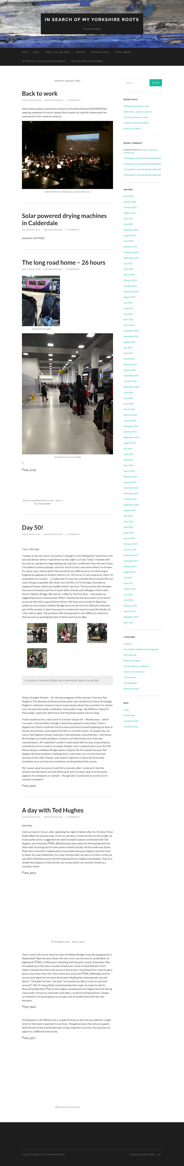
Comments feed (131, 721)
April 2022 (128, 319)
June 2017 (128, 583)
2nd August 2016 (31, 269)
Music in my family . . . (133, 128)
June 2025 (128, 218)
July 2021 (128, 347)
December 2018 (131, 487)
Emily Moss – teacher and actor (138, 111)
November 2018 (131, 493)
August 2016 (130, 588)
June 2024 (128, 241)
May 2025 (128, 224)
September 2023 (131, 258)
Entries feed (129, 715)
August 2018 (130, 510)
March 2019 (129, 471)
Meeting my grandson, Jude (136, 106)
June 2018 (128, 521)
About (36, 52)
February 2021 (130, 364)
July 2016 (128, 594)
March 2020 (129, 409)
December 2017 (131, 555)
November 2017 (131, 560)
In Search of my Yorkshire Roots (92, 19)
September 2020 (131, 386)
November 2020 (131, 375)
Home (25, 52)
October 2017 (130, 566)
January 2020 (130, 420)
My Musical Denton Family (136, 117)
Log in (126, 709)
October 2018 (130, 499)
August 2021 (130, 342)
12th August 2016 (31, 100)
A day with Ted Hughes (53, 810)
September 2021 (131, 336)
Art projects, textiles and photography (44, 61)
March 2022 (129, 325)
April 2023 (128, 269)
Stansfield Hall (154, 158)
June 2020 (128, 392)
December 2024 (131, 229)
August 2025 (130, 213)
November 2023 (131, 252)
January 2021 (130, 370)
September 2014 (131, 617)
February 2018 (130, 544)
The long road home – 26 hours (63, 262)
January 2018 (130, 549)
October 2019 (130, 431)
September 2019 (131, 437)
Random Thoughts (132, 660)
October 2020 (130, 381)
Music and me (130, 655)
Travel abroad (123, 52)
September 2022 (131, 291)
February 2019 (130, 476)
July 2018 (128, 515)
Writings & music (100, 52)
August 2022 (130, 297)
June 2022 (128, 308)
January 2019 (130, 482)
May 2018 (128, 527)
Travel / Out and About (57, 52)
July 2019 (128, 448)
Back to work (40, 93)
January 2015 (130, 611)
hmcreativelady (54, 100)
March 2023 (129, 274)
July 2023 (128, 263)
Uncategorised (130, 683)
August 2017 (130, 572)
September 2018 (131, 504)
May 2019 (128, 459)
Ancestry (81, 52)
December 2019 (131, 426)
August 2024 (130, 235)
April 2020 (128, 403)
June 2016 (128, 600)
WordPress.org (131, 726)
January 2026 (130, 201)
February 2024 (130, 246)
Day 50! (32, 527)
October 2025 (130, 207)
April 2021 (128, 353)
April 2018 (128, 532)
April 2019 (128, 465)
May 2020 (128, 398)
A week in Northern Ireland (136, 122)
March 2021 (129, 358)
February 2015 (130, 605)
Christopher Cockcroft (134, 158)
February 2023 (130, 280)
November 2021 (131, 330)
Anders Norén (147, 1155)
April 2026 (128, 196)
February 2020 (130, 415)
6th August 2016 (31, 230)
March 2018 (129, 538)
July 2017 (128, 577)
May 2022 (128, 314)
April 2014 (128, 622)
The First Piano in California (87, 61)
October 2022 (130, 286)
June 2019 (128, 454)
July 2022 (128, 302)
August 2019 (130, 443)
